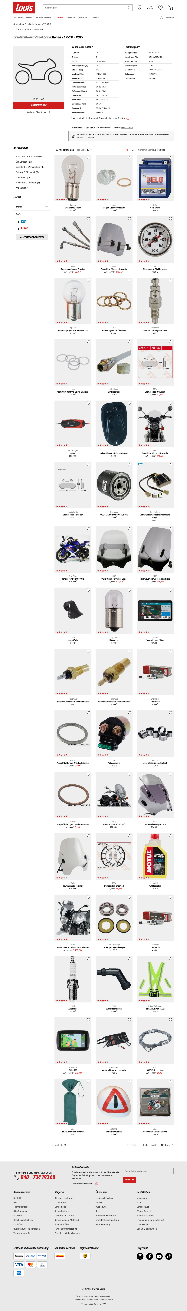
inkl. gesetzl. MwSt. (92, 1296)
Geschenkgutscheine (23, 1220)
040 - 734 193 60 (38, 1177)
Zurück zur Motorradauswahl (30, 29)
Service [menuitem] (94, 18)
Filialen (99, 1202)
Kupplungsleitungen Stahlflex (73, 269)
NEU (23, 221)
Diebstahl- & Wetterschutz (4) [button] (30, 167)
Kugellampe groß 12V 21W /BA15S (73, 330)
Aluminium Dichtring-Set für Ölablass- (73, 392)
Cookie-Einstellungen (147, 1229)
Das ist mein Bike (38, 105)
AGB (139, 1202)
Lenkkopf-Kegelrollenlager (114, 947)
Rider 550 (73, 1070)
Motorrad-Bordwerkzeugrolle (114, 1070)
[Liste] (132, 150)
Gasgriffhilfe (73, 640)
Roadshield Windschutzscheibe (114, 269)
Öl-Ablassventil (114, 392)
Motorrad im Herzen (64, 1215)
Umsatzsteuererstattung (107, 1220)
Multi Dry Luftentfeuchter (73, 1132)
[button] (129, 8)
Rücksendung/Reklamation (26, 1229)
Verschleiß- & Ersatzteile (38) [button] (29, 156)
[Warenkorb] (171, 8)
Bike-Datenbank (21, 1211)
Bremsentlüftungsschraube (155, 330)
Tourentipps (60, 1202)
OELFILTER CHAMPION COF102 (114, 515)
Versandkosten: (79, 1299)
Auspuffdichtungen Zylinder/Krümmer (73, 763)
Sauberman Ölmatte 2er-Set (155, 1132)
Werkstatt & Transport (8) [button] (28, 182)
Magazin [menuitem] (83, 18)
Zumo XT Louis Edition (155, 640)
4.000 (73, 453)
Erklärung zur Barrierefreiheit (150, 1220)
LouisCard (18, 1224)
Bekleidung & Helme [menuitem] (22, 18)
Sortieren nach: (145, 150)
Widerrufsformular (145, 1215)
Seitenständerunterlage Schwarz (114, 453)
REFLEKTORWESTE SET (155, 1009)
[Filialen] (139, 8)
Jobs (98, 1211)
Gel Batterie (155, 208)
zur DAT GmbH (127, 128)
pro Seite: (81, 150)
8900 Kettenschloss (155, 1070)
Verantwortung (103, 1224)
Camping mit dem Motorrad (67, 1233)
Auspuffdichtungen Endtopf (155, 763)
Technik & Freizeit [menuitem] (44, 18)
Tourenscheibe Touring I (73, 886)
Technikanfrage (20, 1207)
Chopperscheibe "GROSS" (114, 824)
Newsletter (18, 1215)
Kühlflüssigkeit (155, 886)
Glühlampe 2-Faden (73, 208)
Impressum (142, 1198)
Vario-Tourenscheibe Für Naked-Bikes (73, 947)
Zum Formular (89, 137)
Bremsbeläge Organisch (155, 392)
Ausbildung (101, 1207)
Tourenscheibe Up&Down (155, 824)
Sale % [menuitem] (60, 18)
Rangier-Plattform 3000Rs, (73, 579)
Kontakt (17, 1198)
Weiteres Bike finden (37, 112)
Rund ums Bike (61, 1224)
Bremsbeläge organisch (73, 515)
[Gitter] (127, 149)
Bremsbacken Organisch (114, 886)
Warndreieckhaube (114, 1132)
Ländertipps (60, 1207)
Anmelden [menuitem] (169, 18)
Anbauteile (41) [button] (23, 188)
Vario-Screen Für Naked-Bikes (113, 579)
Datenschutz (143, 1207)
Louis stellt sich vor (105, 1198)
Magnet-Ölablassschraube (114, 208)
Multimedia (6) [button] (23, 177)
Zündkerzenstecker (114, 1009)
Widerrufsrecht (144, 1211)
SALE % (24, 228)
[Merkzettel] (160, 8)
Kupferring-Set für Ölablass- (114, 330)
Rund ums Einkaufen (106, 1215)
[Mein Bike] (150, 8)
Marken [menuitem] (71, 18)
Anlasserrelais (114, 763)
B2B (15, 1202)
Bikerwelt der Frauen (64, 1198)
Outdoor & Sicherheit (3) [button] (27, 172)
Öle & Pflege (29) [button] (24, 162)
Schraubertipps (61, 1211)
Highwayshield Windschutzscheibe (155, 579)
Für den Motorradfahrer (65, 1229)
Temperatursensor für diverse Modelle (73, 702)
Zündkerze (155, 702)
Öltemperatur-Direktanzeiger (155, 269)
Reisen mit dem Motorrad (66, 1220)
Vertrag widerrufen (22, 1233)
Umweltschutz (143, 1224)
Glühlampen (114, 640)
